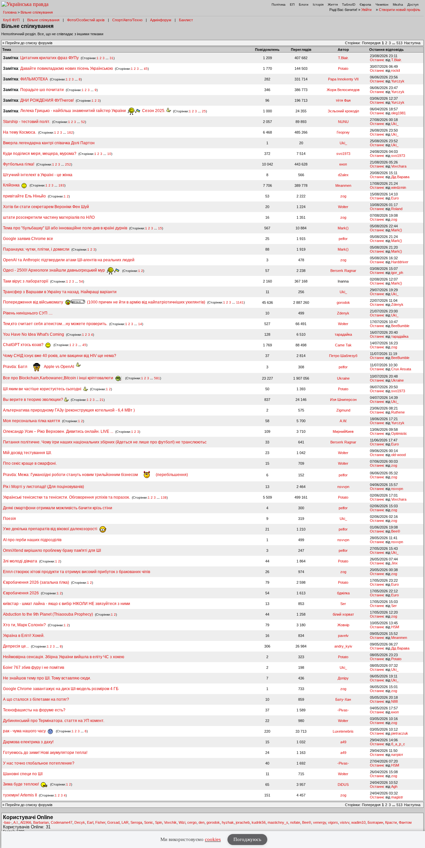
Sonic (148, 822)
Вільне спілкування (37, 12)
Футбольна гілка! (19, 164)
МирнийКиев (343, 431)
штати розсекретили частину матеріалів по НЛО (49, 217)
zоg (343, 196)
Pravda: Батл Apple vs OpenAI (39, 366)
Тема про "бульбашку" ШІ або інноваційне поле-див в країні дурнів (65, 228)
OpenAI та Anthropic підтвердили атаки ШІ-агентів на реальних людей (68, 260)
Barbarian (41, 822)
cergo (192, 822)
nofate (295, 822)
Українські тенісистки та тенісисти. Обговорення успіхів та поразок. (66, 497)
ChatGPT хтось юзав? (23, 344)
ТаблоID (348, 4)
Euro (395, 198)
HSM (395, 627)
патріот (397, 755)
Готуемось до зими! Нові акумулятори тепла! (45, 752)
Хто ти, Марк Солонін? (24, 625)
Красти (391, 822)
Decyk (79, 822)
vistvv (344, 822)
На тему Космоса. (19, 132)
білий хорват (343, 614)
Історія (318, 4)
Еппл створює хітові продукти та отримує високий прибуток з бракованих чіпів (76, 571)
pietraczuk (399, 733)
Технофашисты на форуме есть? (34, 710)
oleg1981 (398, 113)
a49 (343, 742)
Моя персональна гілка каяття (31, 421)
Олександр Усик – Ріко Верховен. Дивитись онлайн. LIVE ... (58, 431)
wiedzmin (398, 187)
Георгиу (343, 132)
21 (102, 400)
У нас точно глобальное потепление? (38, 763)
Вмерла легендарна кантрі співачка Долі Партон (49, 143)
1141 (240, 302)
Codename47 (61, 822)
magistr (397, 797)
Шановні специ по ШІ (22, 774)
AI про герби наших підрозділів (32, 540)
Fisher (100, 822)
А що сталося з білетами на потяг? (36, 699)
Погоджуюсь (247, 839)
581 (157, 378)
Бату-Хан (343, 699)
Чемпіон (382, 4)
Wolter (343, 207)
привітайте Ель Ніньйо (24, 196)
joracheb (243, 822)
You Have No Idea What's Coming (33, 334)
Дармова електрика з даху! (28, 742)
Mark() (343, 228)
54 (81, 281)
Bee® (395, 531)
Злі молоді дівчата (20, 561)
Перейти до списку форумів (28, 43)
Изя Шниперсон (343, 400)
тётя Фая (343, 100)
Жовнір (343, 625)
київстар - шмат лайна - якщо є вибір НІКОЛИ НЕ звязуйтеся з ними (66, 603)
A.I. (16, 822)
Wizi (182, 822)
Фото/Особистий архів (86, 20)
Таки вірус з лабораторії (25, 281)
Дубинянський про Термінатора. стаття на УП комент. (53, 720)
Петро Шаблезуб (343, 356)
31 (112, 58)
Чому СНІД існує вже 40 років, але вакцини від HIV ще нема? (59, 355)
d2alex (343, 175)
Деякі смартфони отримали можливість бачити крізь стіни (57, 508)
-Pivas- (343, 710)
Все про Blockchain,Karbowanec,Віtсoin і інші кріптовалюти (58, 378)
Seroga (136, 822)
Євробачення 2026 (21, 593)
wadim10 (358, 822)
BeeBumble (400, 326)
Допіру (343, 678)
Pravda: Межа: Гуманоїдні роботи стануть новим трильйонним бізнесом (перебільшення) (95, 474)
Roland (396, 209)
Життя (333, 4)
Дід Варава (400, 177)
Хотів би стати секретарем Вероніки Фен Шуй (46, 206)
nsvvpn (343, 487)
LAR (125, 822)
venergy (319, 822)
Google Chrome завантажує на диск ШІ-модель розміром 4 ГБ (61, 688)
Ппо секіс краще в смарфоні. (30, 463)
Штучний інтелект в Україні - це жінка (37, 175)
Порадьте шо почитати (42, 89)
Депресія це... (16, 646)
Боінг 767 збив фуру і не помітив (33, 667)
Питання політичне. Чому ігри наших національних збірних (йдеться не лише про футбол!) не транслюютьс (105, 442)
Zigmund (343, 410)
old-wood (398, 455)
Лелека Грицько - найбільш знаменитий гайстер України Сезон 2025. (93, 110)
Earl (90, 822)
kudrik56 (259, 822)
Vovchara (398, 166)
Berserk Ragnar (343, 271)
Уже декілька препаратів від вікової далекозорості (50, 529)
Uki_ (394, 124)
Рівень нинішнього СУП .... (27, 313)
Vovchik (170, 822)
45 (146, 68)
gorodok (343, 302)
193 (61, 185)
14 (140, 324)
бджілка (343, 593)
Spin (158, 822)
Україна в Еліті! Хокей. (23, 635)
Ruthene (398, 412)
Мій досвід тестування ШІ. (27, 452)
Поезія (9, 518)
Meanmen (343, 185)
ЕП (292, 4)
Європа (365, 4)
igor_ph (397, 273)
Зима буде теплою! (21, 784)
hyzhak (228, 822)
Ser (343, 604)
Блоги (303, 4)
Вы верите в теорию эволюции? (33, 399)
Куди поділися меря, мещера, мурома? (39, 153)
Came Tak (343, 345)
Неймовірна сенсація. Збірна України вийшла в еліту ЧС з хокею (63, 657)
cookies (213, 839)
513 (399, 43)
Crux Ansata (401, 369)
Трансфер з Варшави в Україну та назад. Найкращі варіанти (60, 292)
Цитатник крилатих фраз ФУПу (49, 58)
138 (164, 497)
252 (68, 164)
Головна (10, 12)
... (394, 43)
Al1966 (25, 822)
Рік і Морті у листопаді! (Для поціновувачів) (43, 486)
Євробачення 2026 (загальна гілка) (36, 582)
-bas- (7, 822)
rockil (395, 70)
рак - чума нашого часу (25, 731)
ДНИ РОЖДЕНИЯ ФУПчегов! (47, 100)
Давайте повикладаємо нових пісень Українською (66, 68)
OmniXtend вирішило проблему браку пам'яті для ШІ (52, 550)
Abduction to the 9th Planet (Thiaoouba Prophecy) (48, 614)
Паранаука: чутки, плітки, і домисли (36, 249)
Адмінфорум (160, 20)
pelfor (343, 239)
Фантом (405, 822)
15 (160, 228)
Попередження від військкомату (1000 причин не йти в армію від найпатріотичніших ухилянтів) (104, 302)
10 (109, 154)
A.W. (343, 421)
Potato (343, 68)
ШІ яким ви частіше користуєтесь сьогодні (43, 389)
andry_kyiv (343, 646)
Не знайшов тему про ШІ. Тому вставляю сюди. (47, 678)
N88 (394, 701)
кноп (343, 164)
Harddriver (399, 262)
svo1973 (343, 154)
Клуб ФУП (11, 20)
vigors (333, 822)
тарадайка (343, 334)
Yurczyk (397, 81)
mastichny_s (278, 822)
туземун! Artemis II (20, 795)
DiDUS (343, 785)
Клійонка (12, 185)
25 (204, 111)
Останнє (377, 60)
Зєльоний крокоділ (343, 111)
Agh (394, 786)
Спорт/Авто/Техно (127, 20)
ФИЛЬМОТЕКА (34, 79)
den (202, 822)
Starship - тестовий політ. (26, 121)
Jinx (394, 563)
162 (70, 132)
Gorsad (113, 822)
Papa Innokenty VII (343, 79)
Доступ (412, 4)
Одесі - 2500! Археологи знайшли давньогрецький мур (54, 270)
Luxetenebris (343, 731)
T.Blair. (343, 58)
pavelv (343, 636)
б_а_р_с (398, 744)
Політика (279, 4)
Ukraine (343, 378)
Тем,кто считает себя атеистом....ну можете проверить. (55, 323)
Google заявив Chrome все (28, 238)
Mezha (398, 4)
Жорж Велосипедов (343, 90)
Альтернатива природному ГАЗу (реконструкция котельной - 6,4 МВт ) (69, 410)
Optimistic (399, 433)
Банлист (186, 20)
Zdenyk (397, 304)
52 (83, 122)
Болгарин (375, 822)
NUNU (343, 122)
